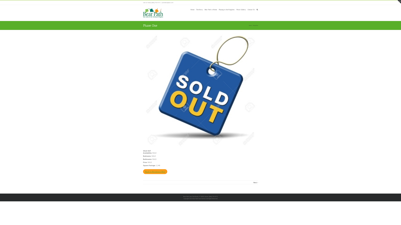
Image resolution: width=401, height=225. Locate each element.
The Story (199, 10)
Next (255, 182)
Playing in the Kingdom (227, 10)
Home (192, 10)
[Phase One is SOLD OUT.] (200, 90)
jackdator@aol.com (167, 2)
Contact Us (251, 10)
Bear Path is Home (211, 10)
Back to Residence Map (155, 171)
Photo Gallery (241, 10)
